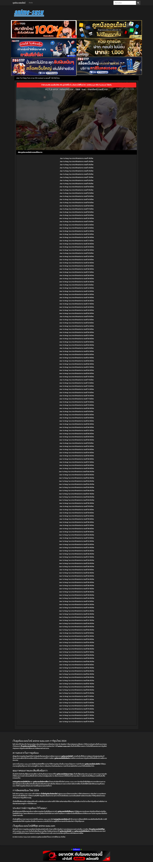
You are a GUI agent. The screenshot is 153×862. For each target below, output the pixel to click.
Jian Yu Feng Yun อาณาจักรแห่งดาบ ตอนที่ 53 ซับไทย (76, 323)
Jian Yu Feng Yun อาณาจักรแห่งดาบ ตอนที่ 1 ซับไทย (76, 158)
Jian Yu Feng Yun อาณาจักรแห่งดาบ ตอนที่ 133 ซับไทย (76, 576)
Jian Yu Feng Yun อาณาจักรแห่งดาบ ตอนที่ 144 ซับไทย (76, 611)
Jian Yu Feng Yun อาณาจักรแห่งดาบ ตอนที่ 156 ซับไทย (76, 649)
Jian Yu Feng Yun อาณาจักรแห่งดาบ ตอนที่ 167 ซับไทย (76, 683)
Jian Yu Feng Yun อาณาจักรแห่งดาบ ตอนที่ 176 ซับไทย (76, 712)
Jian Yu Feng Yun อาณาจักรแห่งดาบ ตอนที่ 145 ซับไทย (76, 614)
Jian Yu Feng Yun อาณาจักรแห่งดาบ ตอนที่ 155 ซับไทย (76, 646)
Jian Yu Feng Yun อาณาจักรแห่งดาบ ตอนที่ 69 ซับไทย (76, 373)
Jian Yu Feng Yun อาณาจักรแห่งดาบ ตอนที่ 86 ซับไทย (76, 427)
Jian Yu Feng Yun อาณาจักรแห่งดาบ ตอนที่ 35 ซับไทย (76, 266)
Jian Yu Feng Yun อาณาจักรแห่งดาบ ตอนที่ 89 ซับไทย (76, 437)
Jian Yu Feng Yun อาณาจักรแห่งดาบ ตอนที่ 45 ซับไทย (76, 297)
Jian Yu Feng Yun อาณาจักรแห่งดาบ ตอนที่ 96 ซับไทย (76, 459)
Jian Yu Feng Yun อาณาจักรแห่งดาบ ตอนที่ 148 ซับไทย (76, 623)
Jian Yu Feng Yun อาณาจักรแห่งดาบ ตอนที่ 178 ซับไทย (76, 718)
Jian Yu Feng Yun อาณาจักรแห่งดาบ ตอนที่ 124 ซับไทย (76, 547)
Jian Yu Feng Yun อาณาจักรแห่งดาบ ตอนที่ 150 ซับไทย (76, 630)
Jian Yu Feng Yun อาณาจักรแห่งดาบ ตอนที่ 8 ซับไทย (76, 180)
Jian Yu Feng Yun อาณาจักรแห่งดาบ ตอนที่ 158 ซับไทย (76, 655)
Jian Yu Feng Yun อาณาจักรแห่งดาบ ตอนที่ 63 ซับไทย (76, 354)
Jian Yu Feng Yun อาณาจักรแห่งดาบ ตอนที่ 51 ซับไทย (77, 316)
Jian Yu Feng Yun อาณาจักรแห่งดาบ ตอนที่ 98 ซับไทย (76, 465)
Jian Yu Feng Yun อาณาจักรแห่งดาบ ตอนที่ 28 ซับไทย (76, 244)
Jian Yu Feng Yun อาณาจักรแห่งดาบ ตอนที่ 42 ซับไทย (76, 288)
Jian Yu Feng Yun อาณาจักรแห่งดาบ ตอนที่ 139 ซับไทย (76, 595)
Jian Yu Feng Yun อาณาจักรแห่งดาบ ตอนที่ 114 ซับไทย (76, 516)
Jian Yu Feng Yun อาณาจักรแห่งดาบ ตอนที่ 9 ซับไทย (76, 183)
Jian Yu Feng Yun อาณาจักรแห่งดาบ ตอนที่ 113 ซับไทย (76, 513)
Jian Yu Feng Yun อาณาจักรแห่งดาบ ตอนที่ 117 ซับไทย (76, 525)
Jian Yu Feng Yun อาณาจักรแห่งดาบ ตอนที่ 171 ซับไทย (76, 696)
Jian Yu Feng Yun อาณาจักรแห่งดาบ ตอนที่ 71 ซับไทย (77, 380)
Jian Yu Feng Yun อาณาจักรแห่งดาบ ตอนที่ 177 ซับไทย (76, 715)
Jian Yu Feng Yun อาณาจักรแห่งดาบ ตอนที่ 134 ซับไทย (76, 579)
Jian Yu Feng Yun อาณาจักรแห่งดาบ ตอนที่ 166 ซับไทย (76, 680)
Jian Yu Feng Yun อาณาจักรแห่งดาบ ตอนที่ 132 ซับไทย (76, 573)
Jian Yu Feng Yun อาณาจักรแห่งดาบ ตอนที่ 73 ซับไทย (76, 386)
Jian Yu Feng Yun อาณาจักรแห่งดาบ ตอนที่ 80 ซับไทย (76, 408)
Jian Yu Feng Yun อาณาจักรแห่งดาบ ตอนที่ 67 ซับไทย (76, 367)
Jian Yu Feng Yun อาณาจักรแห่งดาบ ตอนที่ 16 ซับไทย (76, 206)
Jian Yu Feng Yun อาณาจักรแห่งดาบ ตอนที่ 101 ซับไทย (76, 475)
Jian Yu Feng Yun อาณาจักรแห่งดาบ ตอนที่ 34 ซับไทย (76, 263)
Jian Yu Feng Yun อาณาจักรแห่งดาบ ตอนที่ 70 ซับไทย (76, 377)
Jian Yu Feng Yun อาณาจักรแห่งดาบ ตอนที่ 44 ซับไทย (76, 294)
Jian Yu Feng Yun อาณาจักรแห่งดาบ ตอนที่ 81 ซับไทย (76, 411)
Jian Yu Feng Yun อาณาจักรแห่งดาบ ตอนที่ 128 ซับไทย (76, 560)
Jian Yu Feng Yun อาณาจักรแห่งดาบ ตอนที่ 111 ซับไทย (76, 506)
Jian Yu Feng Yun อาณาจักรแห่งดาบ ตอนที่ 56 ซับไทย (76, 332)
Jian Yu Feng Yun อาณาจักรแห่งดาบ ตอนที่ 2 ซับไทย (76, 161)
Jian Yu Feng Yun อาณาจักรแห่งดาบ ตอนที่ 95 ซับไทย (76, 456)
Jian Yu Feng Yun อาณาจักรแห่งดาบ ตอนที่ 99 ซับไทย (76, 468)
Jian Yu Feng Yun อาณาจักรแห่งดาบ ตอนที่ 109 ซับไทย (76, 500)
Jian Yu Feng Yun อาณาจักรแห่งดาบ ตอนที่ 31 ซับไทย (77, 253)
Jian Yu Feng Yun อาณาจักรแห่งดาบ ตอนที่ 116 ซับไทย (76, 522)
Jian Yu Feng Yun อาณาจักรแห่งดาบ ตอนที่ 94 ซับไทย (76, 452)
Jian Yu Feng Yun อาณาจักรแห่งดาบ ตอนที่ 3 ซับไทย (76, 164)
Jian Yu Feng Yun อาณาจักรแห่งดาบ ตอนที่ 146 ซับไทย (76, 617)
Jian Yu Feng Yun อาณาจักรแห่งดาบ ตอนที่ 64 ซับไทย (76, 358)
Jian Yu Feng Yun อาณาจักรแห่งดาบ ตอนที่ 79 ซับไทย (76, 405)
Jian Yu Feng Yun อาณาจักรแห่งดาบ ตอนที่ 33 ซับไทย (76, 259)
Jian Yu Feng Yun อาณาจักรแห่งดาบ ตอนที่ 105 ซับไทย (76, 487)
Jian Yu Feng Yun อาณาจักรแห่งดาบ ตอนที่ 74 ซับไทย (76, 389)
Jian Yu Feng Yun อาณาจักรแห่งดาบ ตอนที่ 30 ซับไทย (76, 250)
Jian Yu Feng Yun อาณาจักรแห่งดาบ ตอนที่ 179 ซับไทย (76, 721)
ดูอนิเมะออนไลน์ (19, 2)
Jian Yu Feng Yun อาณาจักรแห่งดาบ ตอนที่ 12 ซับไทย (77, 193)
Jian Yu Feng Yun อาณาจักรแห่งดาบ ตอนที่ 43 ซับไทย (76, 291)
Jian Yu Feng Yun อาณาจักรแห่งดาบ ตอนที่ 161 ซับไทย (76, 665)
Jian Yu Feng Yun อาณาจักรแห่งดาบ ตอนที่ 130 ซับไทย (76, 566)
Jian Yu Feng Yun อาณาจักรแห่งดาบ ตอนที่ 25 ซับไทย (76, 234)
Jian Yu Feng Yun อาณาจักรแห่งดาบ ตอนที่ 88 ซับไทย (76, 433)
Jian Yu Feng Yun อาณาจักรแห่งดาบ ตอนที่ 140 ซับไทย (76, 598)
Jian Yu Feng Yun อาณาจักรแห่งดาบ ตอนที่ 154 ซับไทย (76, 642)
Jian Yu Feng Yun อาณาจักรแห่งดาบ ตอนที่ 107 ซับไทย (76, 494)
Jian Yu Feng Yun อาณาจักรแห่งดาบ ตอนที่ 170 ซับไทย (76, 693)
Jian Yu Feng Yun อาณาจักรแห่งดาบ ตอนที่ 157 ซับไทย (76, 652)
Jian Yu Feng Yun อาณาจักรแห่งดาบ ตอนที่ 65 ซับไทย (76, 361)
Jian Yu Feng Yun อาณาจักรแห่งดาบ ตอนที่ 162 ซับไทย (76, 668)
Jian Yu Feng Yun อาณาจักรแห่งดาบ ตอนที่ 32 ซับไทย (76, 256)
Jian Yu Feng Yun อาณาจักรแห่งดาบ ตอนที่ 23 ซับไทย (76, 228)
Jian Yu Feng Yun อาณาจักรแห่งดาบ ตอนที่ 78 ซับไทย (76, 402)
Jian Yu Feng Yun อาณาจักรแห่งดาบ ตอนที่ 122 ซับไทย (76, 541)
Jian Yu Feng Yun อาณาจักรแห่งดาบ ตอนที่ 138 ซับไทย (76, 592)
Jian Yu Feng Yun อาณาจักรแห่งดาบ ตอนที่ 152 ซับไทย (76, 636)
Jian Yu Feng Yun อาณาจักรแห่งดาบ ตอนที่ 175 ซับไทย (76, 709)
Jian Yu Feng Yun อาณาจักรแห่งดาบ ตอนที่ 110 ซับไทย (76, 503)
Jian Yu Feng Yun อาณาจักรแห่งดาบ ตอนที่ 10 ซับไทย (76, 187)
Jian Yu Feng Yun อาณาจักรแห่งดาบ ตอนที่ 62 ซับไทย (76, 351)
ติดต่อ (31, 3)
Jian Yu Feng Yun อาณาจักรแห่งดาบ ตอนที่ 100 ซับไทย (76, 471)
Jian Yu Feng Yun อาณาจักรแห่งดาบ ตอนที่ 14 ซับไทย (76, 199)
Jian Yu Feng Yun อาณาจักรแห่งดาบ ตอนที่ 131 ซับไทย (76, 570)
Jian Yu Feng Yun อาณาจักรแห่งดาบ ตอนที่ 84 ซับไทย (76, 421)
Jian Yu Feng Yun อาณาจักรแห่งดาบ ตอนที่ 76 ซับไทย (76, 396)
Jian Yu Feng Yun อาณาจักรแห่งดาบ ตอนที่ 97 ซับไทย (76, 462)
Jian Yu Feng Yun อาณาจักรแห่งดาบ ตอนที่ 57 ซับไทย (76, 335)
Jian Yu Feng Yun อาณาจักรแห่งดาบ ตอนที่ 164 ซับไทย (76, 674)
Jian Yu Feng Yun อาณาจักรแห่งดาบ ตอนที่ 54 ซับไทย (76, 326)
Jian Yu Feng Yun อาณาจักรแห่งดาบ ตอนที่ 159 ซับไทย (76, 658)
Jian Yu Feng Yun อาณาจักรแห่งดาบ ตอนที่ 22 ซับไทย (76, 225)
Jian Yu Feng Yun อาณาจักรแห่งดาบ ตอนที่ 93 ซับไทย (76, 449)
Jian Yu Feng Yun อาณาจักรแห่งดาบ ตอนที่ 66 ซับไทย (76, 364)
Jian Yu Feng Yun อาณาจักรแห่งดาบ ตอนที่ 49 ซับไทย (76, 310)
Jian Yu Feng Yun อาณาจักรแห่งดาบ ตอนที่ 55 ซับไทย (76, 329)
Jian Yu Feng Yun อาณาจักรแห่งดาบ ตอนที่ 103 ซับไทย (76, 481)
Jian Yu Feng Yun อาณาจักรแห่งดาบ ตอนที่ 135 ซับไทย (76, 582)
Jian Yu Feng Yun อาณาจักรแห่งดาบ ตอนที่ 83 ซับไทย (76, 418)
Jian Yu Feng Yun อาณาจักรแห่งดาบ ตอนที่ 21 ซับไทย (77, 221)
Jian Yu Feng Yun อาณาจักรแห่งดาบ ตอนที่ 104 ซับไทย (76, 484)
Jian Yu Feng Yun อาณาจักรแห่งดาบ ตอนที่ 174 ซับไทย (76, 706)
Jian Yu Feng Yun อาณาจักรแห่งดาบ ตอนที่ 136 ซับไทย (76, 585)
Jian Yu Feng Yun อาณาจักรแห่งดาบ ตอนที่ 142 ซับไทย (76, 604)
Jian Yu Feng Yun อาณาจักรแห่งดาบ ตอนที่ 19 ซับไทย (76, 215)
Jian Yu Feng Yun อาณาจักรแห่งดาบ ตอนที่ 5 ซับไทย (76, 171)
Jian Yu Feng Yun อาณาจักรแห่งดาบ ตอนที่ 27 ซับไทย (76, 240)
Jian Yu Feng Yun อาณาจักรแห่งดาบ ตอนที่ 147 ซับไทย (76, 620)
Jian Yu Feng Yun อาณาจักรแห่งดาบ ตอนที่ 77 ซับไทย (76, 399)
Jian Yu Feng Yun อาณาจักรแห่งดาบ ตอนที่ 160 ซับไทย (76, 661)
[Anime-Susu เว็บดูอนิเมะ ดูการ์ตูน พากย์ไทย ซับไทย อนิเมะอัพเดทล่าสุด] (33, 13)
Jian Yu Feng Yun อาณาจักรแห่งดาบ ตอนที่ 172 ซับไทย (76, 699)
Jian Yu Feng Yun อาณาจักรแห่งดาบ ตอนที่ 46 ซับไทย (76, 301)
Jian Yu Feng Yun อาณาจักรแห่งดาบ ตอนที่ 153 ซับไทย (76, 639)
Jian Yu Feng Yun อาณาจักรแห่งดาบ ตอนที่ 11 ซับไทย (76, 190)
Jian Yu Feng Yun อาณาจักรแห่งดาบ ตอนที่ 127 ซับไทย (76, 557)
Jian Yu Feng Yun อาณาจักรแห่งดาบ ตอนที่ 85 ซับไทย (76, 424)
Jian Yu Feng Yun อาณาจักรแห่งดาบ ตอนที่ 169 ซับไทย (76, 690)
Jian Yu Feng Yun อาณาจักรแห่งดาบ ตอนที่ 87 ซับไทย (76, 430)
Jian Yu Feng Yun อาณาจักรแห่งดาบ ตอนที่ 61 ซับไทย (76, 348)
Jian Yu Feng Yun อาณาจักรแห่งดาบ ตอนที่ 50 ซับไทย (76, 313)
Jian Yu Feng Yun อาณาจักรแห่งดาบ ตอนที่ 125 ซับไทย (76, 551)
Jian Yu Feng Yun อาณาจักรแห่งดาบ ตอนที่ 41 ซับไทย (76, 285)
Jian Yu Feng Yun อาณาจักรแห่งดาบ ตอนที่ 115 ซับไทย (76, 519)
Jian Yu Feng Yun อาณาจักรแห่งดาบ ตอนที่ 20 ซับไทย (76, 218)
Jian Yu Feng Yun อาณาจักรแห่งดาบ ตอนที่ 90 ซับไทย (76, 440)
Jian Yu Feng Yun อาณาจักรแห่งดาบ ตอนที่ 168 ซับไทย (76, 687)
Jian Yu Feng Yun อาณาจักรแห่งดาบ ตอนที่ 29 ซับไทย (76, 247)
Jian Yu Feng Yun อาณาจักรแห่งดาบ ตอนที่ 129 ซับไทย (76, 563)
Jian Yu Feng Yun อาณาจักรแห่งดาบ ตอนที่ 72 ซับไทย (76, 383)
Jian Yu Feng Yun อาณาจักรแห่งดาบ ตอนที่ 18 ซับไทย (76, 212)
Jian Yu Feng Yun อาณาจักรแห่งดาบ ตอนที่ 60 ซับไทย (76, 345)
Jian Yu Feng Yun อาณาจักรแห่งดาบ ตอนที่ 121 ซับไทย (76, 538)
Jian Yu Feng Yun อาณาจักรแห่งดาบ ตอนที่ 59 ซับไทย (76, 342)
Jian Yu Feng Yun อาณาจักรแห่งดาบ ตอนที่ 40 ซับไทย (76, 282)
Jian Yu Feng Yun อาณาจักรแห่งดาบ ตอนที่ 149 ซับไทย (76, 626)
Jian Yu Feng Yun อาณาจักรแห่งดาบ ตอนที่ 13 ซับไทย (77, 196)
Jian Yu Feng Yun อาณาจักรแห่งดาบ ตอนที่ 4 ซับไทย (76, 168)
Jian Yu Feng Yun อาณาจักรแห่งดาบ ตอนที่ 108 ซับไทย (76, 497)
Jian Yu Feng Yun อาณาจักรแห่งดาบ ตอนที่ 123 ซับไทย (76, 544)
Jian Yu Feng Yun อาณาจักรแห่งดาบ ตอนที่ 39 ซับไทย (76, 278)
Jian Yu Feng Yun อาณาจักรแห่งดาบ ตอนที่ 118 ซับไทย (76, 528)
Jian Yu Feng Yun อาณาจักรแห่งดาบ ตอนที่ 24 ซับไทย (76, 231)
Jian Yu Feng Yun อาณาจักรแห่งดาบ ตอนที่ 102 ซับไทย (76, 478)
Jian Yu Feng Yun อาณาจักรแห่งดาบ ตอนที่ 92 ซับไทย (76, 446)
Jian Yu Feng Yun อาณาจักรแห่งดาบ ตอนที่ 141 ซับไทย (76, 601)
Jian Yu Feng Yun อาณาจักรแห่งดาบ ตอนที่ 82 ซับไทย (76, 414)
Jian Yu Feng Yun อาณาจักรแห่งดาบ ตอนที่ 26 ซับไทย (76, 237)
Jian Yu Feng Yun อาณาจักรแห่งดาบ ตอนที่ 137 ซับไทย (76, 589)
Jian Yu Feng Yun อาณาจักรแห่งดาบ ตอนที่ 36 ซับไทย (76, 269)
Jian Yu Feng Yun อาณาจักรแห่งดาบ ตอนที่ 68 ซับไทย (76, 370)
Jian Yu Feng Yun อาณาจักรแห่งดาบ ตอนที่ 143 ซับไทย (76, 607)
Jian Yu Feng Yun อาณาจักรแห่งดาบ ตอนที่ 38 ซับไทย (76, 275)
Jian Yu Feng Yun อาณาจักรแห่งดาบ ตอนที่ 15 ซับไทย (77, 202)
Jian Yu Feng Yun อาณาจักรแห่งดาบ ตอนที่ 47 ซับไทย (76, 304)
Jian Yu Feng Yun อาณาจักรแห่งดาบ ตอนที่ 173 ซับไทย (76, 702)
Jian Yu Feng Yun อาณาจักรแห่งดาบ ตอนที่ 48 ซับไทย (76, 307)
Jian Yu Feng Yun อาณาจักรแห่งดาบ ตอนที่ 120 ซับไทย (76, 535)
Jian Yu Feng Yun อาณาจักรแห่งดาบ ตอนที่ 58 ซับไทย (76, 338)
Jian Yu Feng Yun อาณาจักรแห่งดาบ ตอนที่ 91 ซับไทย (76, 443)
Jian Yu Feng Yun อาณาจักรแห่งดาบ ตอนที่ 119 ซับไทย (76, 532)
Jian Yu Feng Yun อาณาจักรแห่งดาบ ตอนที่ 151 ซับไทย (76, 633)
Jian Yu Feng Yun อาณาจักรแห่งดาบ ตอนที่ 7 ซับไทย (76, 177)
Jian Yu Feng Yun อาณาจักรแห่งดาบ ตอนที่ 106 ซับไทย (76, 490)
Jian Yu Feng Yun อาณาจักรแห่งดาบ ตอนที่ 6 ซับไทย (76, 174)
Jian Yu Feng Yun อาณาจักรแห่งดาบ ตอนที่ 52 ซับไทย (76, 320)
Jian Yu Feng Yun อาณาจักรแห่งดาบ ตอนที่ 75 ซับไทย (76, 392)
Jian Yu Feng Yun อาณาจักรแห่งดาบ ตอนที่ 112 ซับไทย (76, 509)
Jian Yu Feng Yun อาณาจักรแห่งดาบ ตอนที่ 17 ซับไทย (77, 209)
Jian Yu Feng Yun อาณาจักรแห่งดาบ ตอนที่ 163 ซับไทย (76, 671)
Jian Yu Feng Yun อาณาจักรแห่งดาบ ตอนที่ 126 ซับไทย (76, 554)
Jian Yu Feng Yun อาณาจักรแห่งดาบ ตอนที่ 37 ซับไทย (76, 272)
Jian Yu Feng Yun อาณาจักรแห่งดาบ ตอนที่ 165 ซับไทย (76, 677)
